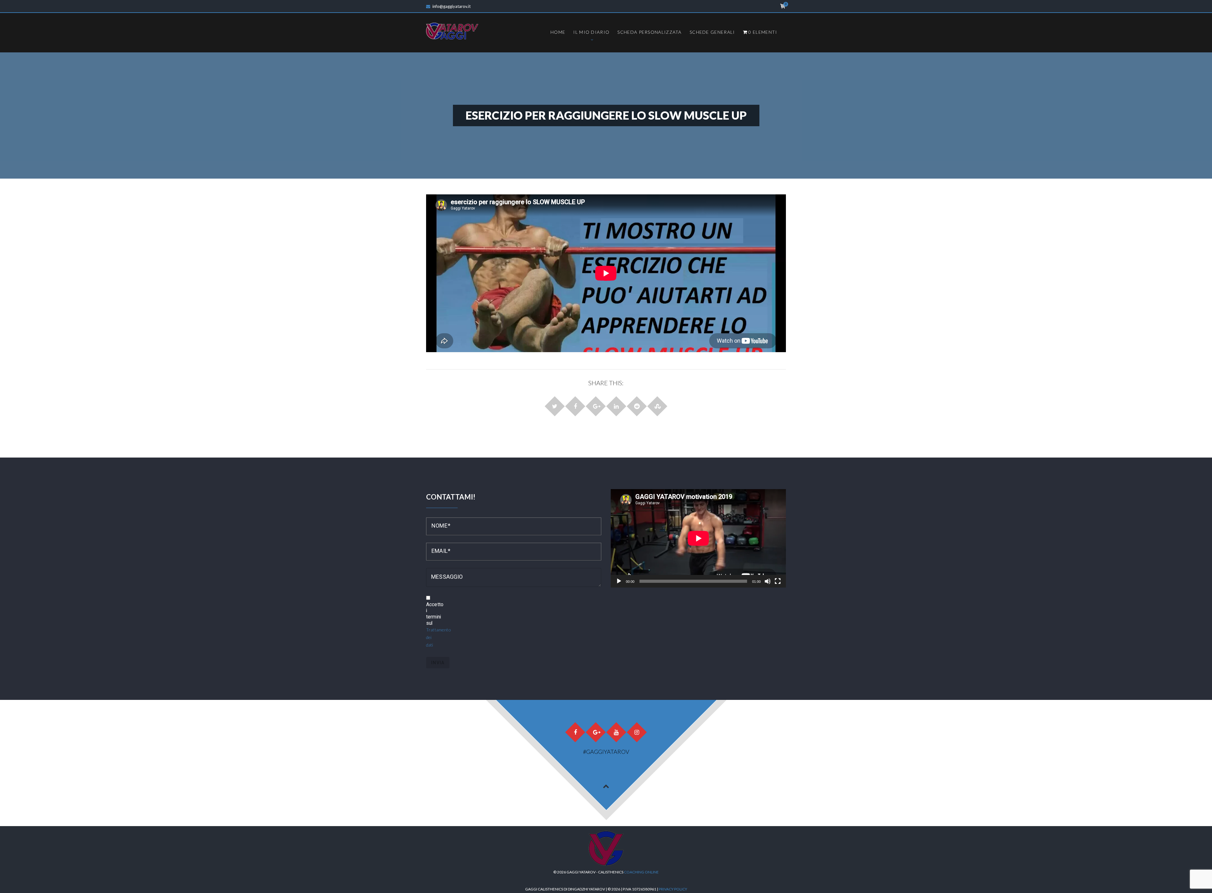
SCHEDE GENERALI (712, 32)
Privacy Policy (673, 889)
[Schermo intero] (778, 581)
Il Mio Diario (591, 32)
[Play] (619, 581)
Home (557, 32)
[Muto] (767, 581)
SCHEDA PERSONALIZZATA (649, 32)
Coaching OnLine (641, 872)
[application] (698, 538)
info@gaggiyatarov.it (451, 6)
